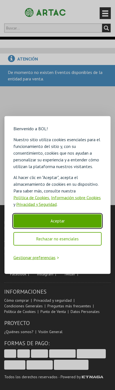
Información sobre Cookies (76, 197)
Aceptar (58, 221)
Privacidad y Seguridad (36, 204)
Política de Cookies (31, 197)
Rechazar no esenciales (57, 239)
